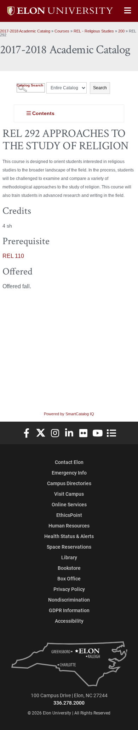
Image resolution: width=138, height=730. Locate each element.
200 (121, 31)
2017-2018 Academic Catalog (25, 31)
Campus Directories (69, 483)
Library (69, 557)
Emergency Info (69, 472)
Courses (61, 31)
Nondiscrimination (69, 599)
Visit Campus (69, 493)
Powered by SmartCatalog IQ (69, 414)
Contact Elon (69, 462)
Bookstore (69, 568)
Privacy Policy (69, 589)
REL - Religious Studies (94, 31)
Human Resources (69, 525)
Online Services (69, 504)
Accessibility (69, 620)
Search (100, 87)
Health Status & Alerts (69, 536)
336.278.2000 (69, 702)
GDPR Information (69, 610)
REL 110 (13, 256)
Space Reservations (69, 546)
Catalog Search (30, 85)
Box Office (69, 578)
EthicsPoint (69, 515)
